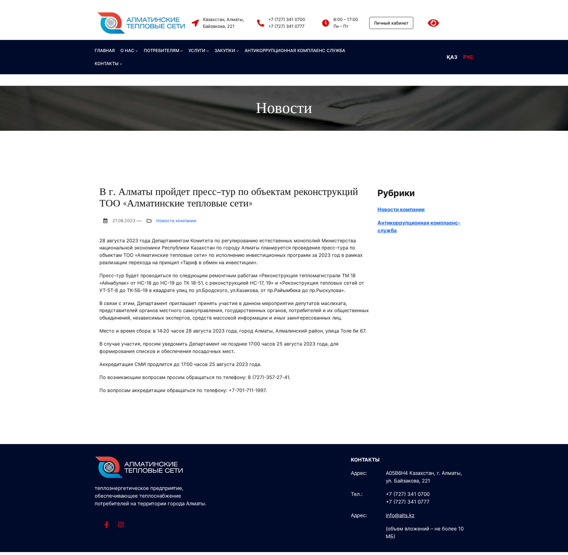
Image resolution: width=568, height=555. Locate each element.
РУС (468, 57)
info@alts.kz (400, 515)
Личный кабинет (391, 22)
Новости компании (176, 220)
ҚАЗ (452, 57)
